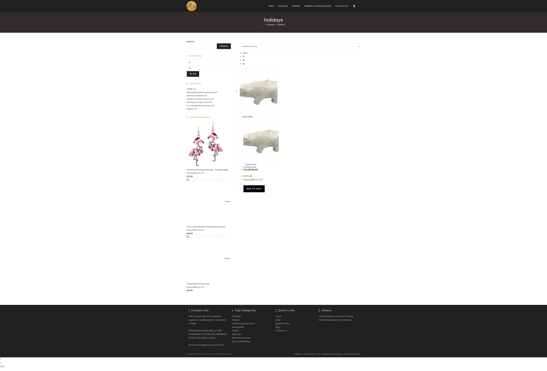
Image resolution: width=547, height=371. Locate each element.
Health (190, 89)
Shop (278, 320)
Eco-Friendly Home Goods (199, 105)
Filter (193, 74)
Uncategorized (249, 167)
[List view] (242, 41)
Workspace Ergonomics (198, 102)
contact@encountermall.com (209, 345)
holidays (281, 24)
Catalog (349, 316)
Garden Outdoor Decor (243, 323)
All (244, 63)
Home (279, 316)
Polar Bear (250, 169)
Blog (278, 327)
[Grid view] (240, 41)
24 (244, 60)
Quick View (247, 116)
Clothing (236, 316)
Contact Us (281, 330)
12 (243, 56)
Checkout (324, 316)
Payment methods (341, 320)
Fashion (190, 109)
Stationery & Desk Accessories (201, 92)
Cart (343, 316)
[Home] (263, 24)
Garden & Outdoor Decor (198, 99)
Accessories (238, 327)
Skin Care (236, 334)
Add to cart (254, 188)
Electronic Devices (195, 95)
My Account (335, 316)
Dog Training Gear (241, 341)
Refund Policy (325, 320)
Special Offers (283, 323)
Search (190, 41)
